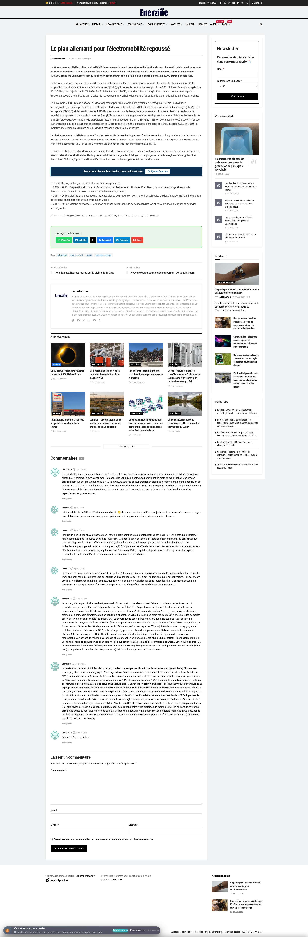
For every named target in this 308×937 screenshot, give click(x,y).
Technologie (135, 24)
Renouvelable (114, 24)
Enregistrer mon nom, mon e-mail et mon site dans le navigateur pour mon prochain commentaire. (103, 839)
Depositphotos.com (85, 876)
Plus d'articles (126, 446)
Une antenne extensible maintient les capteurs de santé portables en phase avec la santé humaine (237, 455)
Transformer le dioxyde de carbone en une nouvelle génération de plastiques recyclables (229, 164)
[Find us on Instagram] (229, 3)
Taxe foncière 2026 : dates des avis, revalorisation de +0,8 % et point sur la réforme (240, 186)
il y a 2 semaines (59, 379)
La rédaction (59, 58)
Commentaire (59, 770)
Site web (133, 824)
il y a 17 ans (81, 470)
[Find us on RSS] (247, 3)
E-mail (55, 824)
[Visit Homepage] (154, 12)
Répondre (68, 499)
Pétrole (56, 413)
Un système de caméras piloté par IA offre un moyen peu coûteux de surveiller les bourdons (246, 904)
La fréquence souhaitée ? (229, 81)
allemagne (62, 255)
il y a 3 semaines (98, 382)
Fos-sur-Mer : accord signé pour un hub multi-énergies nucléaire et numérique (146, 374)
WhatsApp (65, 240)
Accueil (84, 24)
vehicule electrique (103, 255)
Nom (54, 810)
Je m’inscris (246, 927)
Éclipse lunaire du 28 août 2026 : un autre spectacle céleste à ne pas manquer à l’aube (239, 203)
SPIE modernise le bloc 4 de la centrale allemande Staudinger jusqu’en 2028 (105, 374)
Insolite (202, 24)
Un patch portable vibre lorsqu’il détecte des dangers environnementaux (245, 886)
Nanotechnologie (226, 282)
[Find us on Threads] (242, 3)
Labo (226, 24)
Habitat (190, 24)
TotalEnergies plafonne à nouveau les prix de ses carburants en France (67, 423)
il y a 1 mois (96, 431)
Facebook (106, 240)
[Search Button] (261, 24)
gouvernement (76, 255)
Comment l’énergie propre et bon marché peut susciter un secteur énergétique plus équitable (106, 423)
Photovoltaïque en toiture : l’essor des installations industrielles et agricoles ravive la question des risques (246, 380)
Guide (214, 24)
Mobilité (175, 24)
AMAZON (117, 879)
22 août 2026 (239, 297)
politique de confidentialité (150, 933)
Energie (96, 24)
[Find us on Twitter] (225, 3)
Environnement (156, 24)
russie (89, 255)
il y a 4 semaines (138, 382)
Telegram (123, 240)
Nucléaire (136, 364)
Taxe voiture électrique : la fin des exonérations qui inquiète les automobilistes (238, 220)
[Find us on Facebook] (221, 3)
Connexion (258, 3)
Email (138, 240)
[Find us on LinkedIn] (238, 3)
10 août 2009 (75, 58)
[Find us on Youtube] (233, 3)
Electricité (97, 364)
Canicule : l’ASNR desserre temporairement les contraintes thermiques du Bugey (183, 423)
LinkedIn (82, 240)
